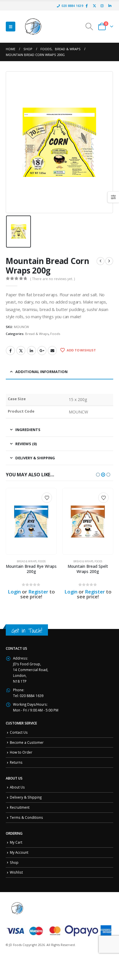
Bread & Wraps (37, 334)
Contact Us (19, 732)
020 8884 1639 (72, 6)
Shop (14, 862)
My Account (19, 852)
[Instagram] (101, 5)
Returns (16, 762)
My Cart (16, 842)
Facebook (10, 350)
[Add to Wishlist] (47, 497)
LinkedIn (31, 350)
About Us (17, 787)
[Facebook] (86, 5)
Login (14, 591)
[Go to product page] (31, 521)
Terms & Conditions (26, 817)
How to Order (21, 752)
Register (38, 591)
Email (52, 350)
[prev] (100, 261)
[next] (109, 261)
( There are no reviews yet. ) (52, 278)
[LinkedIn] (109, 5)
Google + (42, 350)
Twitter (20, 350)
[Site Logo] (33, 26)
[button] (10, 26)
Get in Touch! (27, 630)
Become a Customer (27, 742)
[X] (94, 5)
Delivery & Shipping (26, 797)
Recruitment (19, 807)
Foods (55, 334)
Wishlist (16, 872)
